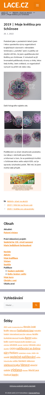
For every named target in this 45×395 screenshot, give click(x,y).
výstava (16, 370)
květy (6, 342)
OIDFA (13, 349)
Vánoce (25, 365)
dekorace (13, 331)
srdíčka (38, 357)
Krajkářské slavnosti (11, 338)
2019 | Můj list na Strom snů (19, 205)
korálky (35, 334)
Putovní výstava (11, 233)
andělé (10, 327)
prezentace (22, 353)
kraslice (22, 338)
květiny (34, 338)
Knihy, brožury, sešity (17, 274)
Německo (32, 345)
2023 (5, 327)
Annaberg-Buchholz (17, 327)
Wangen (25, 370)
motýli (11, 342)
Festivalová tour (25, 330)
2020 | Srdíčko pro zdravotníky (20, 209)
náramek (20, 345)
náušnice (25, 345)
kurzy (28, 338)
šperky (15, 374)
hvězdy (6, 334)
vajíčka (15, 361)
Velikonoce (30, 361)
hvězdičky (37, 331)
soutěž (7, 357)
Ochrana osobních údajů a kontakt (22, 386)
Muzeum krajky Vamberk (23, 342)
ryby (37, 353)
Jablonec (29, 334)
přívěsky (28, 353)
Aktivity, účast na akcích (17, 201)
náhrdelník (13, 345)
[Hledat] (36, 305)
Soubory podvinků (16, 271)
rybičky (34, 353)
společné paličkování (23, 357)
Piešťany (13, 353)
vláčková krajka (12, 365)
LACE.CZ (16, 5)
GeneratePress (34, 393)
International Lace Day (18, 334)
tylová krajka (8, 361)
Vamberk (22, 361)
